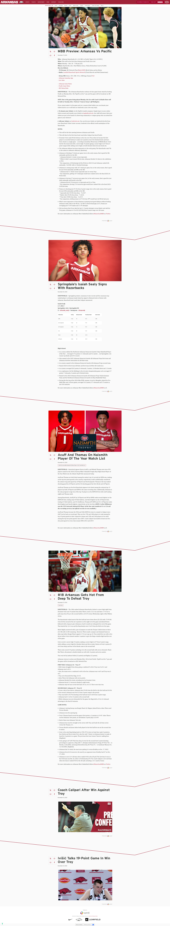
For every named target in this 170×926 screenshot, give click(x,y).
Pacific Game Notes (64, 86)
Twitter (108, 213)
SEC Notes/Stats (63, 88)
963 (93, 76)
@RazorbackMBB (98, 213)
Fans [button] (48, 2)
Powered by (104, 220)
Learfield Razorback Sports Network (74, 72)
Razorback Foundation (143, 2)
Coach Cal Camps (95, 5)
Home (56, 5)
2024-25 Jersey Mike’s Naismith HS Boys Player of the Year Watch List (72, 465)
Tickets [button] (34, 2)
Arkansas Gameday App (66, 78)
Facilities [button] (61, 2)
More (102, 5)
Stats (70, 5)
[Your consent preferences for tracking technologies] (2, 923)
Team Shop (153, 2)
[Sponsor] (167, 2)
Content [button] (53, 2)
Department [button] (41, 2)
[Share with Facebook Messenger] (54, 51)
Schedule (61, 5)
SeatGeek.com (75, 121)
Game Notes (87, 5)
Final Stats (61, 605)
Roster (65, 5)
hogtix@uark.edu (88, 113)
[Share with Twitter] (50, 51)
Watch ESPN (81, 70)
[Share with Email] (50, 55)
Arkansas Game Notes (65, 84)
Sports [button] (28, 2)
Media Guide (75, 5)
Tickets (81, 5)
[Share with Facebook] (54, 55)
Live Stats (62, 80)
